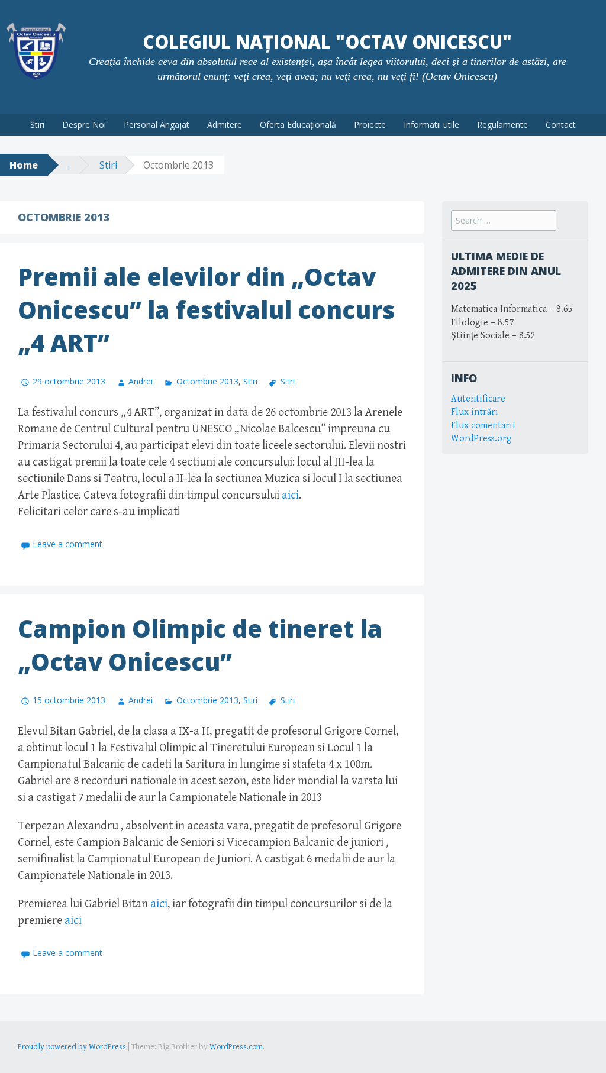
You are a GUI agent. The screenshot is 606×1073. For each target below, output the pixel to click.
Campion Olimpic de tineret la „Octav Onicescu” (200, 645)
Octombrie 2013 (207, 381)
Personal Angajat (156, 124)
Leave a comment (67, 544)
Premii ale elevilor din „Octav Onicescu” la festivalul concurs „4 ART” (206, 309)
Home (23, 165)
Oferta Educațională (298, 124)
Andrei (140, 381)
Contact (561, 124)
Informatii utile (431, 124)
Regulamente (502, 124)
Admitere (224, 124)
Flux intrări (474, 412)
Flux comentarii (483, 425)
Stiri (37, 124)
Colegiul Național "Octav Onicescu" (327, 42)
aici (290, 495)
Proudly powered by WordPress (72, 1047)
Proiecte (370, 124)
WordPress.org (481, 438)
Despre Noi (84, 124)
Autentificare (478, 399)
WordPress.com (236, 1047)
